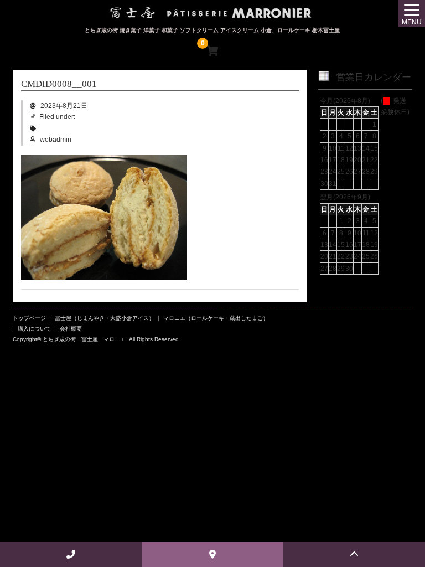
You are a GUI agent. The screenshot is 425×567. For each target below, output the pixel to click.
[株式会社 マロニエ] (212, 16)
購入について (34, 329)
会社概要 (71, 329)
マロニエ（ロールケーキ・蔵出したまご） (215, 318)
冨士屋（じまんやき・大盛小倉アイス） (104, 318)
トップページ (29, 318)
